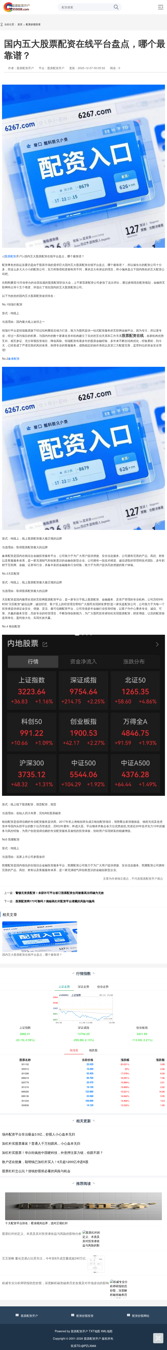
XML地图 (106, 1331)
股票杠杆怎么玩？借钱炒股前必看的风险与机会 (36, 1171)
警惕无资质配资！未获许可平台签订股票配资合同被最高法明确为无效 (59, 893)
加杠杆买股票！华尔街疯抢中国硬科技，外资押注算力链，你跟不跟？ (52, 1152)
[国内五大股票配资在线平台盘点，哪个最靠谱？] (39, 936)
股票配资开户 (29, 1316)
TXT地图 (94, 1331)
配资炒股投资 (33, 24)
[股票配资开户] (16, 7)
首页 (20, 24)
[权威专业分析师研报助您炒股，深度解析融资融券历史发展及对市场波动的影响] (119, 1289)
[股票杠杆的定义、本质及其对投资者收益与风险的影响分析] (91, 1239)
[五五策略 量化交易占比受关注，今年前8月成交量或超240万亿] (96, 1264)
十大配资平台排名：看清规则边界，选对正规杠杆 (36, 1223)
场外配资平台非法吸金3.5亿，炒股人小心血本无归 (38, 1134)
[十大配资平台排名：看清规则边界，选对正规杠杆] (83, 1206)
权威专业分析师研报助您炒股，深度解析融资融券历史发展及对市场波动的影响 (55, 1283)
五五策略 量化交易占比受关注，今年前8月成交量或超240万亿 (44, 1258)
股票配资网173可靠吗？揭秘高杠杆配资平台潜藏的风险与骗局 (54, 901)
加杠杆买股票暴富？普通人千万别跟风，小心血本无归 (41, 1143)
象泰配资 (14, 358)
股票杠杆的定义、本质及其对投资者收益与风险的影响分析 (41, 1233)
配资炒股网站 (140, 1316)
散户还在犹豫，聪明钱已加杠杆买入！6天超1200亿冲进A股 (45, 1161)
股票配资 (10, 256)
